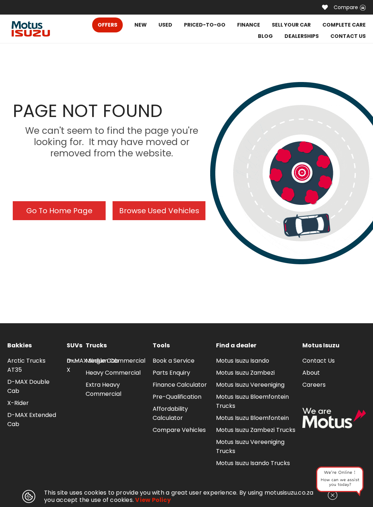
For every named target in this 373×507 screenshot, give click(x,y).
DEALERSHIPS (301, 36)
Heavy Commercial (113, 372)
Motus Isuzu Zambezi (245, 372)
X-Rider (18, 403)
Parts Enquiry (171, 372)
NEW (140, 24)
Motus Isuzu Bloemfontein (252, 418)
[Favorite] (325, 7)
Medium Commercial (115, 360)
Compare (346, 7)
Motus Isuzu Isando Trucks (253, 463)
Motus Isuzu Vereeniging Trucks (250, 446)
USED (165, 24)
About (311, 372)
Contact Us (318, 360)
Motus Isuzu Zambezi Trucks (255, 430)
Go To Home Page (59, 211)
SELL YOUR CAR (291, 24)
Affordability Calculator (170, 413)
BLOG (265, 36)
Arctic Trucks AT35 (26, 365)
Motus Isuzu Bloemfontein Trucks (252, 401)
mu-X (73, 365)
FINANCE (248, 24)
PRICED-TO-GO (204, 24)
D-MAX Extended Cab (31, 419)
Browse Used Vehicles (159, 211)
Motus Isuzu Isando (242, 360)
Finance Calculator (180, 385)
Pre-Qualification (177, 397)
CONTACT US (348, 36)
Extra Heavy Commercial (103, 389)
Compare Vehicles (179, 430)
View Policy (153, 500)
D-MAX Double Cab (28, 386)
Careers (314, 385)
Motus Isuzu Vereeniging (250, 385)
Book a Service (174, 360)
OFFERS (107, 24)
